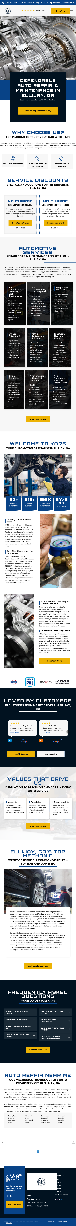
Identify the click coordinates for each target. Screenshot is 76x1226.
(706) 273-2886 (11, 2)
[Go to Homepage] (8, 8)
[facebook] (7, 1196)
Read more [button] (14, 733)
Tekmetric (9, 1223)
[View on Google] (10, 740)
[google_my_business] (11, 1196)
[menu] (71, 10)
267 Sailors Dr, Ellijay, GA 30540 (36, 2)
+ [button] (2, 1142)
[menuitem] (63, 1179)
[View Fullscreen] (2, 1148)
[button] (8, 731)
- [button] (2, 1144)
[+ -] (38, 1154)
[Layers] (73, 1142)
